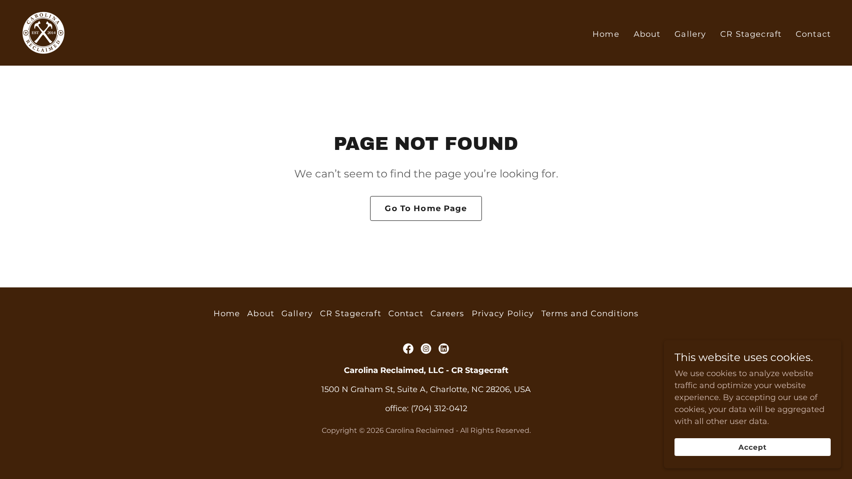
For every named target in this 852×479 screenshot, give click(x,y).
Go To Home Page (426, 208)
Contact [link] (813, 34)
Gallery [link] (690, 34)
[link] (43, 32)
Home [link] (605, 34)
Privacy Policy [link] (503, 313)
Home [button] (227, 313)
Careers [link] (447, 313)
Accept (752, 447)
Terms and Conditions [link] (590, 313)
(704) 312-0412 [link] (439, 408)
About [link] (647, 34)
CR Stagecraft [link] (750, 34)
